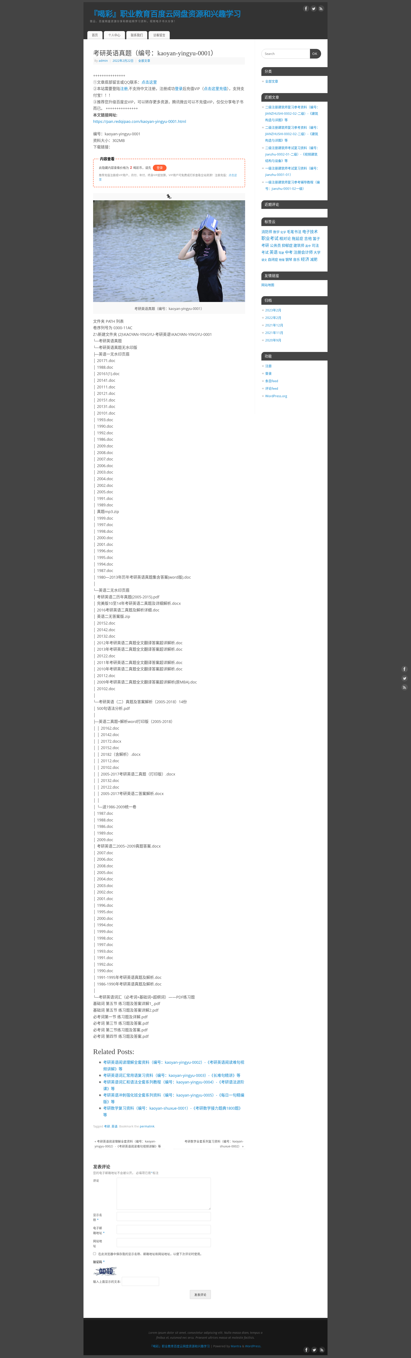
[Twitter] (313, 9)
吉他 (308, 238)
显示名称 (97, 1217)
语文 (264, 260)
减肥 (313, 259)
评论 (96, 1181)
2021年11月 (274, 332)
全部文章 (144, 61)
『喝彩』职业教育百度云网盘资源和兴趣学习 (165, 14)
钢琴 (288, 259)
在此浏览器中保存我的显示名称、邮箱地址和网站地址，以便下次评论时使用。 (150, 1254)
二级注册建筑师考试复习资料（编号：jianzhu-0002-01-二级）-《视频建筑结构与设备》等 (292, 154)
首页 (95, 35)
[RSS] (321, 9)
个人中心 (114, 35)
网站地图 (267, 285)
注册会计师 (303, 252)
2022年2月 (273, 317)
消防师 (266, 231)
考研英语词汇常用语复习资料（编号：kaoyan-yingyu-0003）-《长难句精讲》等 (171, 1075)
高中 (308, 246)
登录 (179, 88)
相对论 (285, 238)
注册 (124, 88)
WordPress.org (276, 396)
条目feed (271, 381)
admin (103, 61)
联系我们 (137, 35)
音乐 (296, 259)
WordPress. (253, 1346)
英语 (115, 1126)
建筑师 (298, 245)
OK (314, 54)
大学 (317, 252)
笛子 (316, 238)
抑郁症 (287, 245)
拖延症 (297, 238)
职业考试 (269, 238)
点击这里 (149, 82)
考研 (107, 1126)
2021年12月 (274, 325)
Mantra (236, 1346)
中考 (289, 252)
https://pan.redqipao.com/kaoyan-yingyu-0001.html (139, 121)
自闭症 (273, 259)
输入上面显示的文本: (107, 1282)
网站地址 (97, 1243)
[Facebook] (306, 9)
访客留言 (159, 35)
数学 (276, 232)
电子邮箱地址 (99, 1230)
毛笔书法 (294, 231)
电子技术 (310, 231)
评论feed (271, 388)
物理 (281, 260)
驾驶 (281, 253)
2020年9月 (273, 340)
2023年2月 (273, 310)
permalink (147, 1126)
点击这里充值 (215, 88)
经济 (305, 259)
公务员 (275, 245)
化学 (283, 232)
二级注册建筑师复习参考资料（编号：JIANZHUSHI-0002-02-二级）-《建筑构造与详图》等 (292, 113)
